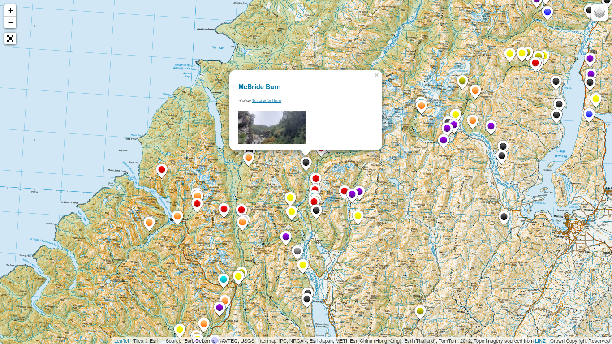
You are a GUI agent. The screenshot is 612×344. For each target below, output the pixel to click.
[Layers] (599, 12)
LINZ (540, 340)
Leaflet (121, 340)
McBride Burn (259, 86)
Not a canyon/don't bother (266, 101)
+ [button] (10, 10)
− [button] (10, 22)
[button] (10, 38)
